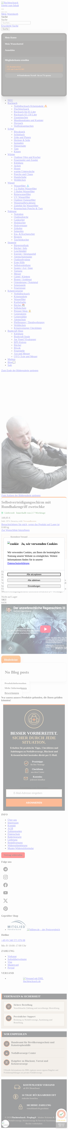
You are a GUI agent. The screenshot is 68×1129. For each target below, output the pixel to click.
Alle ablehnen (34, 580)
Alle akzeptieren (34, 574)
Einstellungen (34, 586)
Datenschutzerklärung (18, 563)
